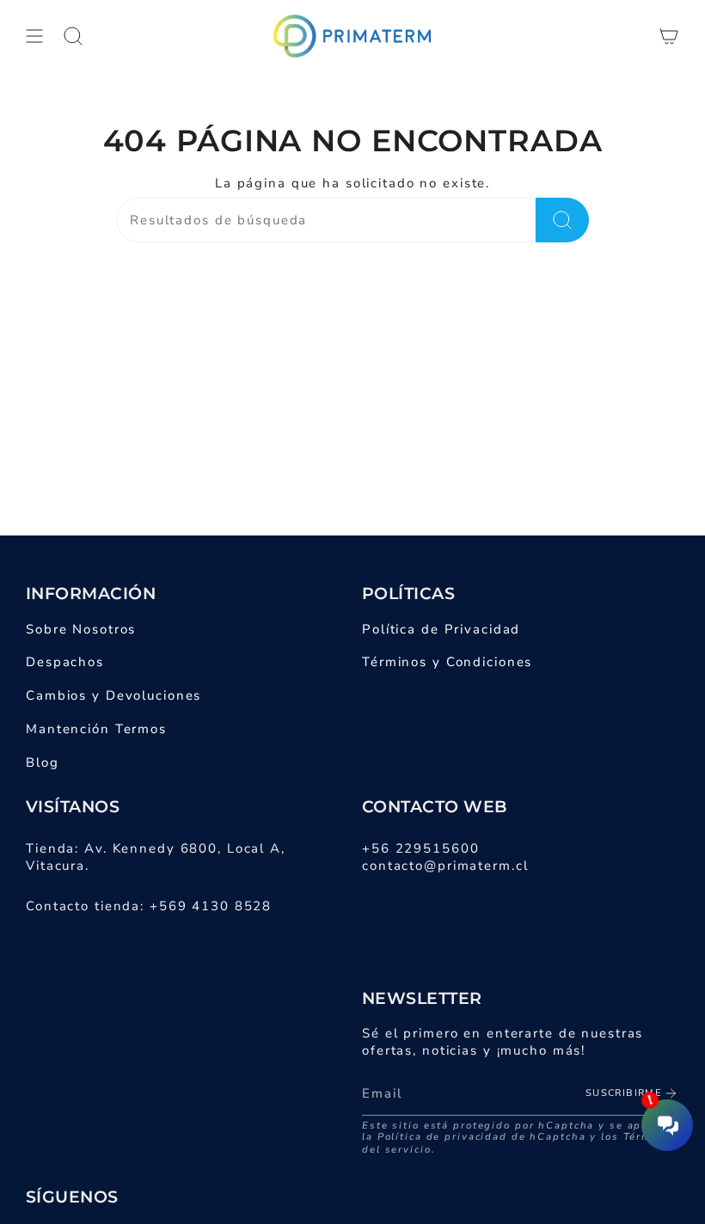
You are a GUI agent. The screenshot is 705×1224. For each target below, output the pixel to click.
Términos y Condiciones (447, 661)
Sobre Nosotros (81, 629)
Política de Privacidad (441, 629)
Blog (42, 762)
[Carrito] (669, 35)
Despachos (65, 661)
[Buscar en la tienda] (562, 220)
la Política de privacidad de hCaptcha (476, 1136)
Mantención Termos (96, 728)
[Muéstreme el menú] (34, 35)
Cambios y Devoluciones (113, 695)
